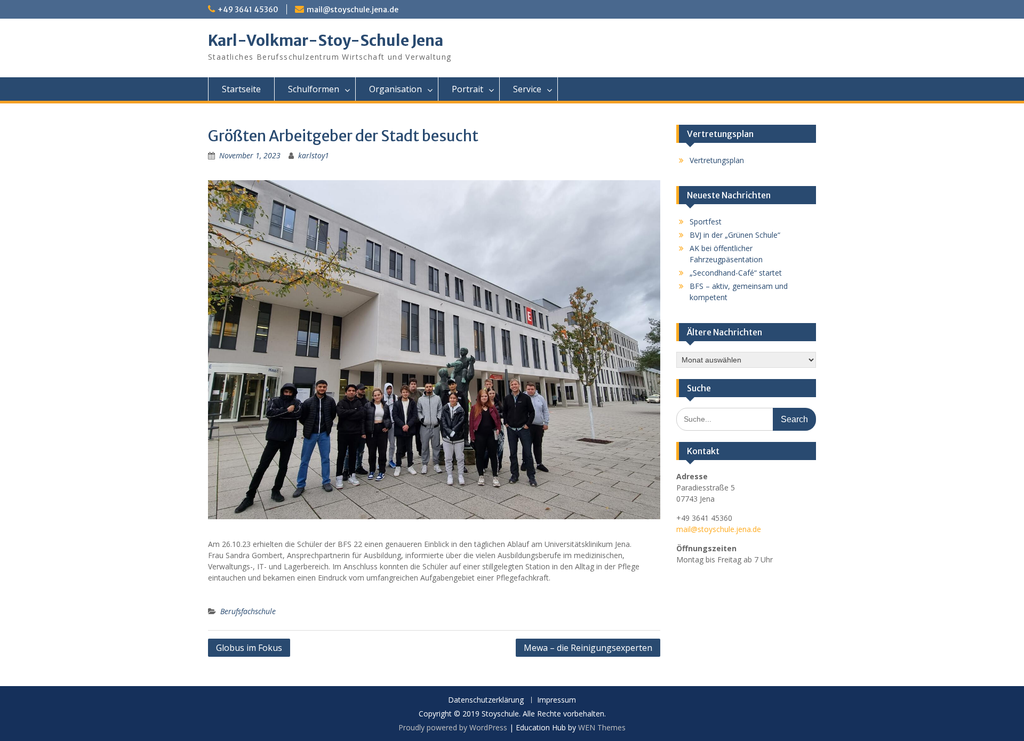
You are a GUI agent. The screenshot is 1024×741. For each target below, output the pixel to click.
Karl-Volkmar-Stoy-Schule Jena (325, 40)
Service (527, 89)
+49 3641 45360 (248, 9)
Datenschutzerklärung (486, 700)
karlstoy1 (313, 155)
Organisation (395, 89)
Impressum (556, 700)
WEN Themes (602, 727)
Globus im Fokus (249, 648)
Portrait (467, 89)
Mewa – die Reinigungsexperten (588, 648)
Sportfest (706, 221)
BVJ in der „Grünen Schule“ (735, 235)
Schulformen (313, 89)
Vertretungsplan (717, 160)
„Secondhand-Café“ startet (736, 273)
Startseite (241, 89)
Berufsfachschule (248, 611)
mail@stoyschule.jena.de (352, 9)
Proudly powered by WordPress (452, 727)
